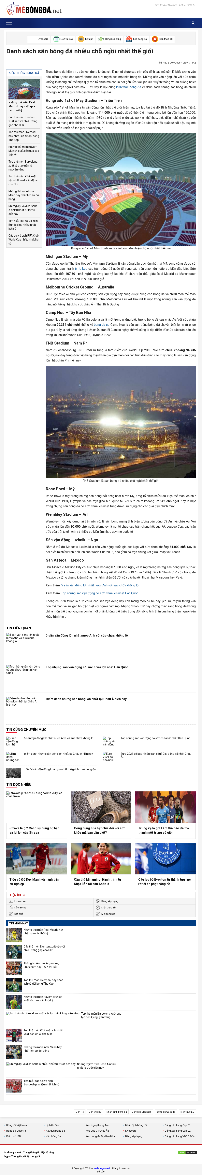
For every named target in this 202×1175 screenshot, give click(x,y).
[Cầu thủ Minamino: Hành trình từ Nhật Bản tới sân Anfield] (101, 858)
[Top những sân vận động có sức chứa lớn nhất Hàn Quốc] (24, 677)
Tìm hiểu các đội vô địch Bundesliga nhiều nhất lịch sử (23, 224)
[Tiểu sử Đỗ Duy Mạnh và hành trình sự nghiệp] (36, 858)
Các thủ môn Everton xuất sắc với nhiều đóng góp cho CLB (22, 121)
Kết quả (18, 913)
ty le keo (81, 269)
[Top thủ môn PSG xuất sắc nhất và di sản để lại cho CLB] (14, 1035)
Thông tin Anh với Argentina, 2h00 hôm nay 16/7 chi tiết (41, 965)
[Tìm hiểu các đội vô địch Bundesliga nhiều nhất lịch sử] (14, 1086)
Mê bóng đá (108, 913)
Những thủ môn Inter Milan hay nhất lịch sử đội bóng (23, 195)
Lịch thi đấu (95, 1111)
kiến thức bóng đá (128, 87)
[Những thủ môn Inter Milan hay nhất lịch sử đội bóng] (14, 1052)
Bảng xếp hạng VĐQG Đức (180, 1136)
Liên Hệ (80, 1111)
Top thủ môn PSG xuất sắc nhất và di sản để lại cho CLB (22, 180)
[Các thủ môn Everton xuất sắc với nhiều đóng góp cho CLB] (14, 952)
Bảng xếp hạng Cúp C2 (178, 1130)
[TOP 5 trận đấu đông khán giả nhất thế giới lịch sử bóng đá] (13, 773)
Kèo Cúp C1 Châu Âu (97, 1130)
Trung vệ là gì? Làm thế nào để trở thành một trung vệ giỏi (163, 830)
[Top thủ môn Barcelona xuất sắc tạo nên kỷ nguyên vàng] (42, 1019)
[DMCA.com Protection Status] (188, 1153)
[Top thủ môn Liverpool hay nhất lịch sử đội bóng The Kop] (14, 985)
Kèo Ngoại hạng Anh (97, 1125)
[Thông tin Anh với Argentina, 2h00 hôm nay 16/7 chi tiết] (14, 968)
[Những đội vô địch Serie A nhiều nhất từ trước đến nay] (41, 1069)
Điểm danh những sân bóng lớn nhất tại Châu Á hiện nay (86, 699)
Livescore (19, 901)
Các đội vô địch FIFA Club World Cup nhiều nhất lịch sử (23, 239)
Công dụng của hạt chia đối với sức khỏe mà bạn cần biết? (99, 830)
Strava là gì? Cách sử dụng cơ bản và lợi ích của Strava (34, 830)
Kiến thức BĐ (108, 907)
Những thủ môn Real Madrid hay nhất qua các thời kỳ (21, 106)
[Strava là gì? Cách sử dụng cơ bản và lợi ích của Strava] (36, 807)
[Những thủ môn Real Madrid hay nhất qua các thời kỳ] (24, 89)
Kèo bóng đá (53, 1136)
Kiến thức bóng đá (24, 73)
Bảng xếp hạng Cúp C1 (178, 1125)
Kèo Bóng (20, 907)
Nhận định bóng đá (117, 1111)
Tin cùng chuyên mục (26, 729)
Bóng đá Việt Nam (142, 1111)
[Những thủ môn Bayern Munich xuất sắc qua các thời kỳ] (14, 1002)
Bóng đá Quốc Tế (166, 1111)
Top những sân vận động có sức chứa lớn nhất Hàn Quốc (99, 593)
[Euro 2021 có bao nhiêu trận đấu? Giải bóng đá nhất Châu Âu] (110, 757)
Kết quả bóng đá (55, 1130)
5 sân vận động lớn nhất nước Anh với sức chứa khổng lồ (99, 585)
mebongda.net (102, 1168)
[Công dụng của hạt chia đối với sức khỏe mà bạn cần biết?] (101, 807)
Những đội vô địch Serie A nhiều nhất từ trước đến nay (22, 209)
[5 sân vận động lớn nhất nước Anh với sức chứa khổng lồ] (24, 645)
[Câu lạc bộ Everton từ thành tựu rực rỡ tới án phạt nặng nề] (165, 858)
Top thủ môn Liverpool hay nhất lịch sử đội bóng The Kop (23, 135)
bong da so (101, 325)
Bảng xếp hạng (109, 901)
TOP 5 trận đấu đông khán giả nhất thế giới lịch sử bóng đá (60, 769)
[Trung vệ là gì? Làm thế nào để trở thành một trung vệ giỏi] (165, 807)
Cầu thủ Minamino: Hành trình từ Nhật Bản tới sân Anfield (97, 882)
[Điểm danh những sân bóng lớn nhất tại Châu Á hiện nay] (24, 708)
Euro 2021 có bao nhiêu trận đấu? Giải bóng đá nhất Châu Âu (156, 755)
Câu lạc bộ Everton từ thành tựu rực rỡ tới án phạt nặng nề (164, 882)
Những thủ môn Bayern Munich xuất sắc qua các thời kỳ (23, 150)
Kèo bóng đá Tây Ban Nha (100, 1136)
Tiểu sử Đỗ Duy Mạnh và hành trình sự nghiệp (34, 882)
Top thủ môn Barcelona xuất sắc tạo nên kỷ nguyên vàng (22, 165)
